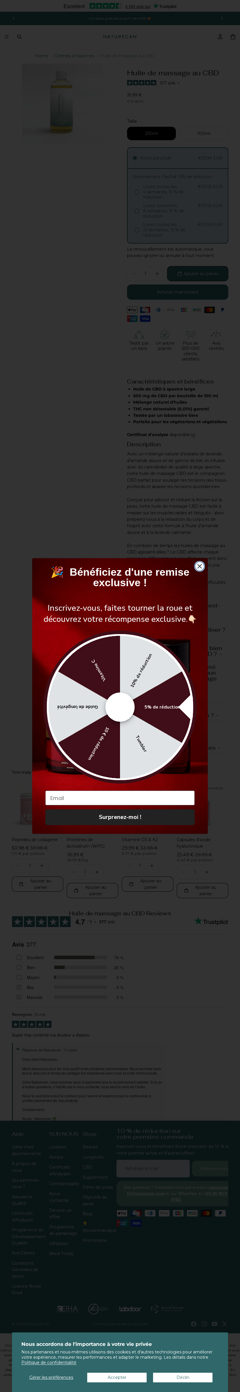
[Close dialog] (199, 566)
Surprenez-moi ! (120, 817)
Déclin (182, 1377)
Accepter (117, 1377)
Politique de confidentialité (48, 1362)
